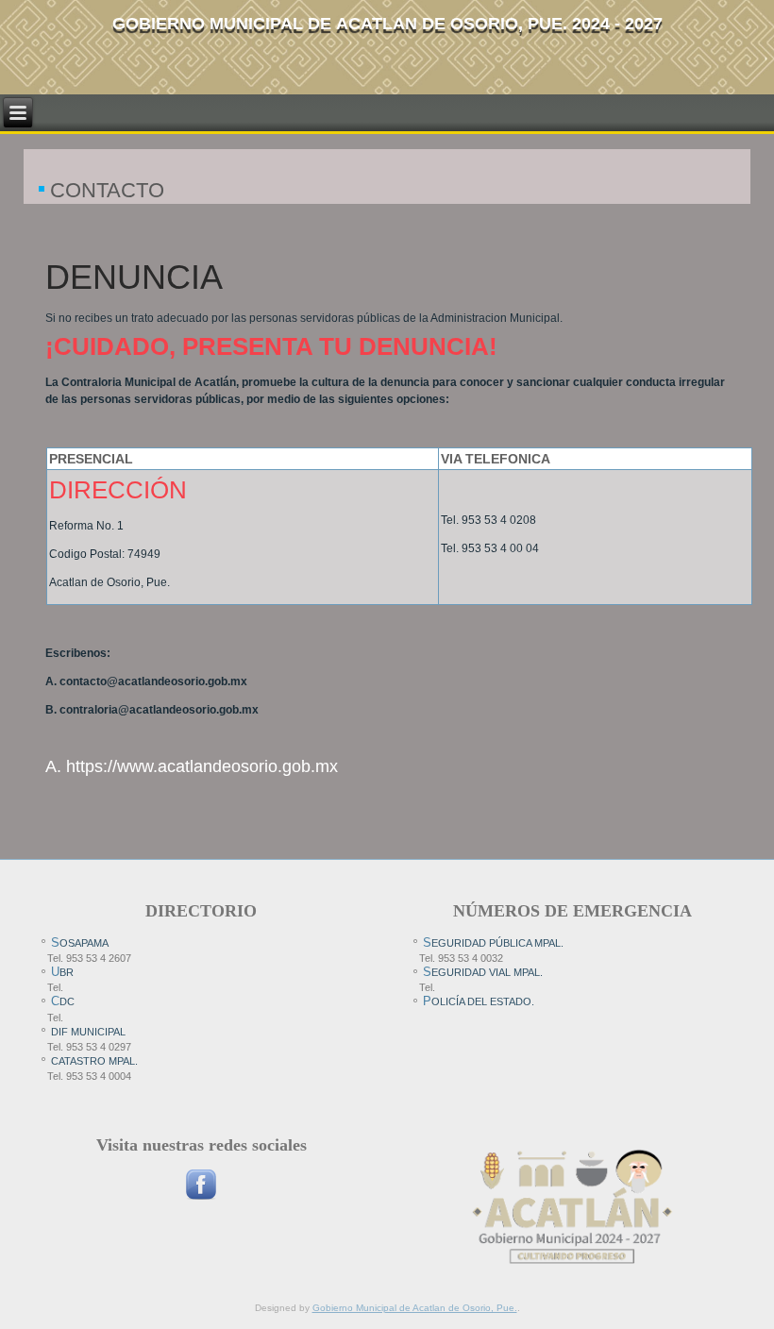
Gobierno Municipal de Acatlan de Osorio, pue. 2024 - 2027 (387, 23)
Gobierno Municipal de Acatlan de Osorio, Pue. (414, 1308)
